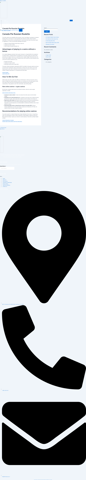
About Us (6, 21)
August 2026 (48, 55)
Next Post (2, 128)
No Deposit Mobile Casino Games (52, 37)
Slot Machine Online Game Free (52, 38)
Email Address (3, 166)
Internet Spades (5, 72)
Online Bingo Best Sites (50, 40)
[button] (10, 176)
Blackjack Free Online (50, 44)
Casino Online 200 (5, 73)
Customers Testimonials (9, 24)
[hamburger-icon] (71, 20)
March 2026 (48, 56)
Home (5, 20)
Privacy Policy (7, 27)
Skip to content (3, 0)
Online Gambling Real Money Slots (8, 92)
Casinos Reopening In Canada (8, 120)
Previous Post (3, 127)
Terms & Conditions (6, 185)
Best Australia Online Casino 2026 (52, 42)
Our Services (7, 23)
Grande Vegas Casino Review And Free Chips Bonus (12, 121)
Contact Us (6, 25)
